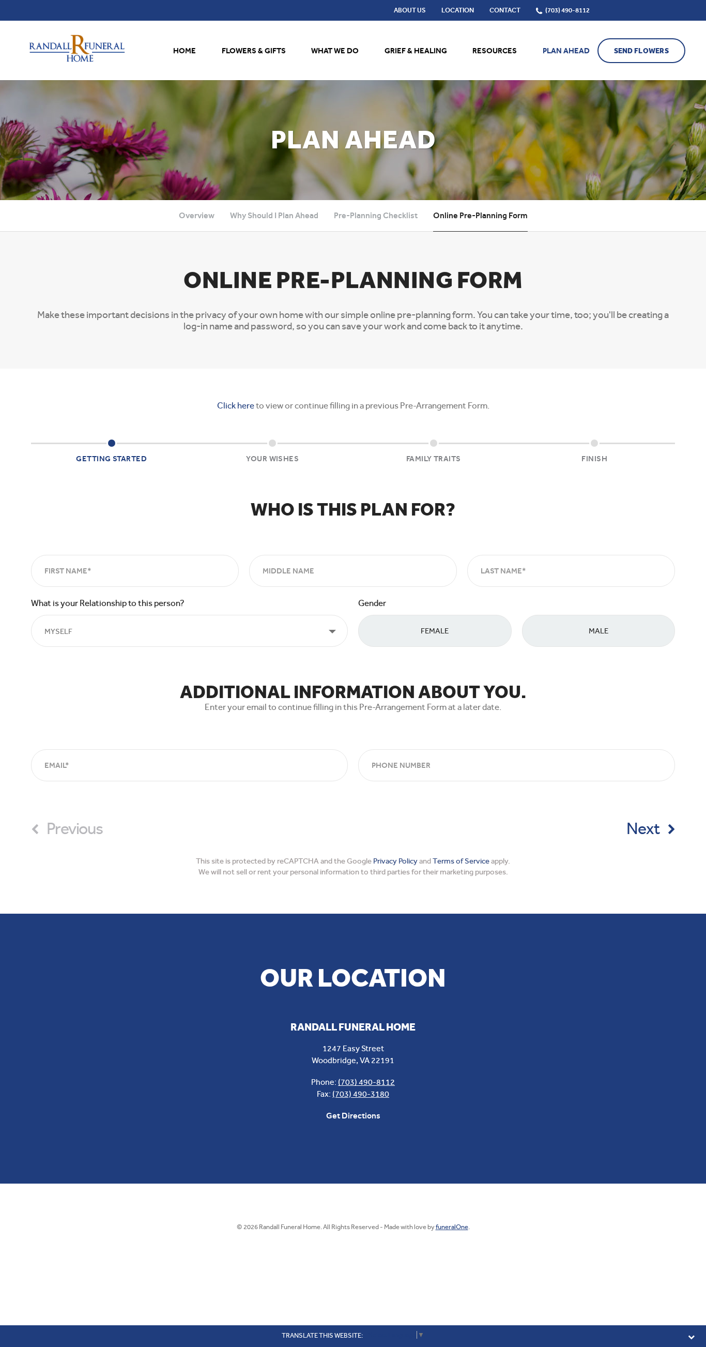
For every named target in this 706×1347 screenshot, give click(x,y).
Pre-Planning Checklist (376, 215)
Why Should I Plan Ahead (274, 215)
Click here (235, 405)
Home (184, 50)
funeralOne (452, 1227)
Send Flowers (641, 51)
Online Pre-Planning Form (480, 215)
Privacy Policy (395, 861)
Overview (196, 215)
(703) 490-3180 (360, 1094)
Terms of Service (461, 861)
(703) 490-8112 (366, 1082)
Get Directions (353, 1116)
